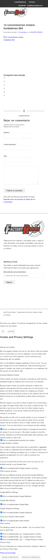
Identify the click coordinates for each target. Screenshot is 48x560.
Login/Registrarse (20, 2)
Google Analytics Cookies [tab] (9, 443)
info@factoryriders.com (34, 5)
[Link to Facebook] (39, 317)
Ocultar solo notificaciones (31, 557)
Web (5, 156)
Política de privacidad (7, 553)
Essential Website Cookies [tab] (9, 375)
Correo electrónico (10, 144)
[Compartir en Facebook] (6, 78)
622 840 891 (22, 5)
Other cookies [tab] (5, 523)
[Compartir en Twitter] (6, 81)
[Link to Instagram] (42, 317)
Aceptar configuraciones (10, 557)
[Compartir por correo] (6, 95)
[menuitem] (20, 2)
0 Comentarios (22, 32)
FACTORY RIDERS (36, 32)
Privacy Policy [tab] (5, 542)
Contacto (32, 2)
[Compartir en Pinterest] (6, 88)
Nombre (7, 132)
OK (3, 331)
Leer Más (11, 331)
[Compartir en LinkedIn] (6, 92)
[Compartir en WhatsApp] (6, 85)
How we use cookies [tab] (7, 347)
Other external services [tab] (8, 471)
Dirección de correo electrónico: (15, 272)
